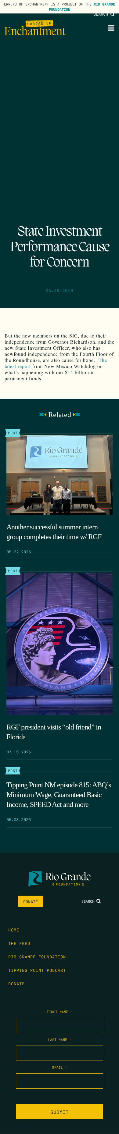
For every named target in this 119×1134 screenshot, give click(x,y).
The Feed (19, 943)
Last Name (59, 1039)
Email (59, 1067)
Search (101, 14)
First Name (59, 1011)
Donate (30, 901)
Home (13, 929)
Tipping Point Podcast (37, 970)
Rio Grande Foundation (37, 956)
